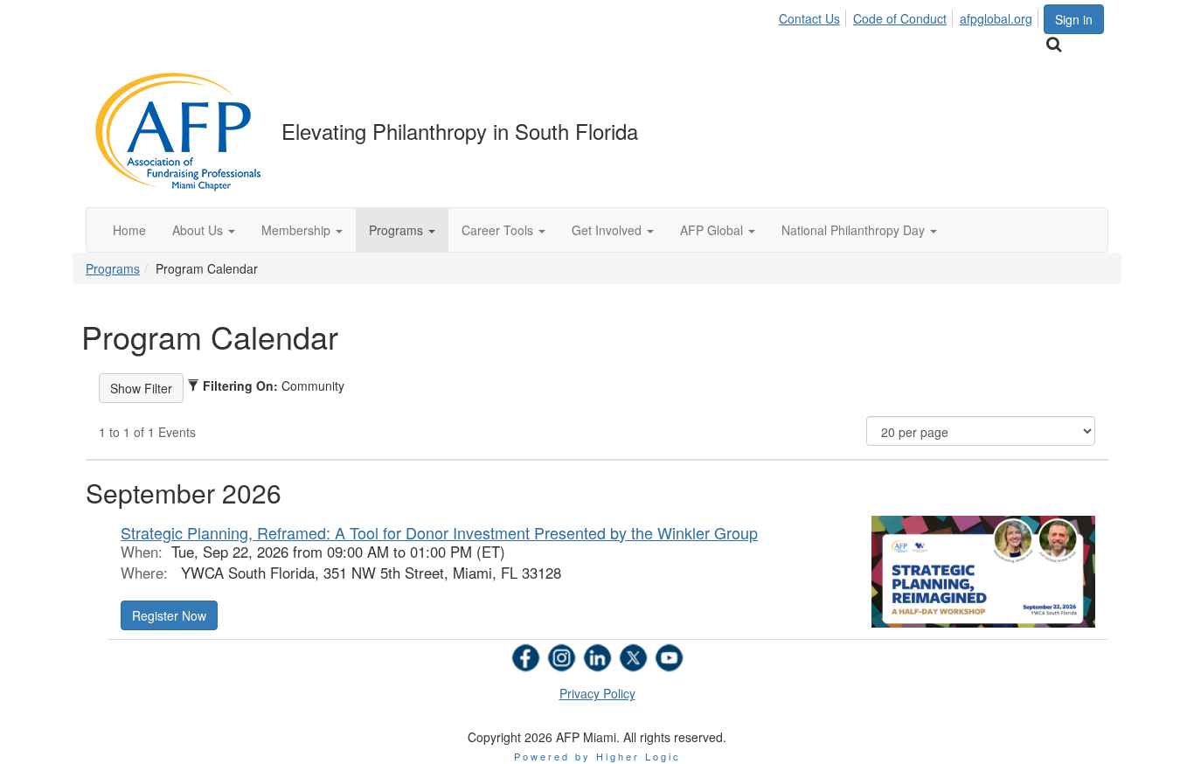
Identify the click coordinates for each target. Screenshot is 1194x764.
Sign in (1074, 19)
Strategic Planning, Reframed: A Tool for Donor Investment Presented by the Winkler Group (439, 532)
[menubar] (910, 15)
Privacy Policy (597, 693)
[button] (203, 230)
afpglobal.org (996, 18)
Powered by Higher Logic (597, 756)
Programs (113, 268)
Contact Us (809, 18)
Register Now (169, 615)
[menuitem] (814, 15)
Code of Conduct (900, 18)
